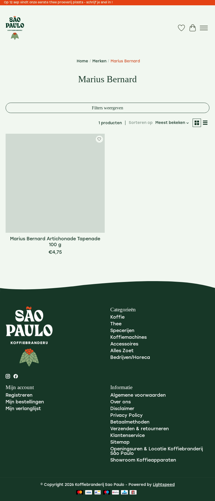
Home (82, 61)
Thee (115, 324)
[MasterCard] (79, 492)
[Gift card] (133, 492)
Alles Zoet (122, 351)
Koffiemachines (128, 337)
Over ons (120, 402)
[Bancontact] (97, 492)
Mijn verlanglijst (23, 409)
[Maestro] (106, 492)
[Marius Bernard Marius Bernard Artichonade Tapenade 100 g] (55, 183)
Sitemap (120, 442)
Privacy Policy (126, 415)
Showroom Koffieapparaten (143, 460)
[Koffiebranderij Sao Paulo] (15, 28)
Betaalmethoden (129, 422)
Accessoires (124, 344)
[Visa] (88, 492)
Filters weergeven (107, 107)
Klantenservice (127, 436)
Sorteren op (141, 123)
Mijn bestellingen (25, 402)
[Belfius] (115, 492)
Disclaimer (122, 409)
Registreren (19, 395)
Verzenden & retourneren (139, 429)
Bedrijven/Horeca (130, 358)
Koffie (117, 317)
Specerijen (122, 331)
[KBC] (124, 492)
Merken (99, 61)
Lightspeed (164, 485)
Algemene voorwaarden (138, 395)
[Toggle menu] (203, 28)
